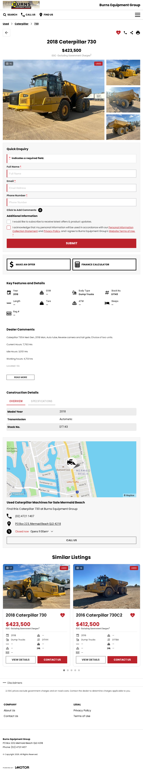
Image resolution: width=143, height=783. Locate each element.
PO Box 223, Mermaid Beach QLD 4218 (38, 523)
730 (36, 24)
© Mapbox (129, 495)
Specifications (41, 401)
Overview (16, 401)
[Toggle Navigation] (137, 14)
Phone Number (17, 195)
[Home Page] (21, 5)
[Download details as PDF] (138, 32)
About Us (9, 710)
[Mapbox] (17, 494)
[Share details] (131, 32)
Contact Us (52, 660)
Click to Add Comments (21, 210)
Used (6, 24)
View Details (21, 660)
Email (11, 181)
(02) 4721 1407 (24, 516)
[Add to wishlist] (118, 32)
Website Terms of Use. (122, 231)
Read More (20, 377)
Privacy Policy (52, 231)
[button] (71, 100)
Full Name (14, 167)
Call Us (71, 540)
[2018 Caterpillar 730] (36, 586)
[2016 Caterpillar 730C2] (106, 586)
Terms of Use (82, 716)
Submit (71, 243)
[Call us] (125, 32)
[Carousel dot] (64, 670)
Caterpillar (21, 24)
